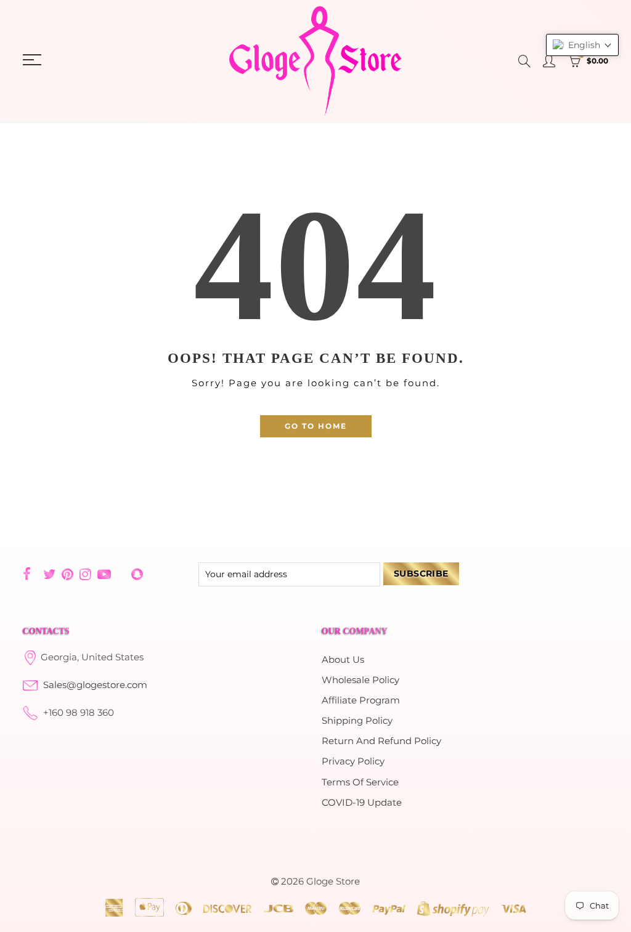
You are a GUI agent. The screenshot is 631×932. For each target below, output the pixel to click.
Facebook (27, 574)
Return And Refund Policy (381, 741)
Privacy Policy (353, 761)
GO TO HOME (316, 426)
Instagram (85, 574)
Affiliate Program (361, 700)
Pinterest (67, 574)
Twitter (49, 574)
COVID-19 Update (362, 802)
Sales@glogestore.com (95, 685)
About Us (343, 659)
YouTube (104, 574)
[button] (582, 44)
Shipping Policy (357, 720)
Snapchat (137, 574)
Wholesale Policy (360, 680)
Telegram (121, 574)
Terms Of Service (360, 782)
